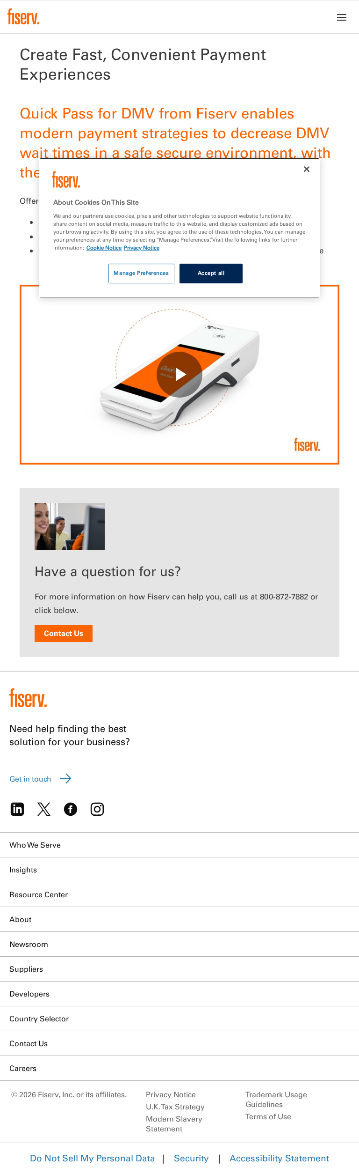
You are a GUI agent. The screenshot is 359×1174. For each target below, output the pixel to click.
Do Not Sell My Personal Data (92, 1158)
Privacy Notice (171, 1094)
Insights (23, 869)
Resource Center (38, 894)
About (20, 919)
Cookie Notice (104, 247)
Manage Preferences (141, 273)
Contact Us (63, 633)
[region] (179, 228)
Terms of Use (268, 1116)
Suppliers (26, 969)
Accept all (211, 273)
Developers (29, 993)
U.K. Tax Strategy (175, 1106)
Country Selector (39, 1018)
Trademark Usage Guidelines (276, 1099)
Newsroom (28, 944)
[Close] (306, 169)
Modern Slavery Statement (174, 1123)
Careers (22, 1068)
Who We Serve (35, 844)
